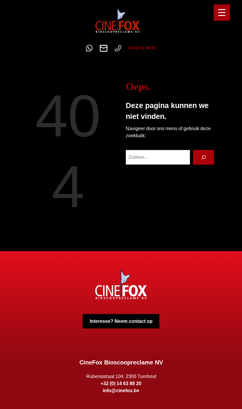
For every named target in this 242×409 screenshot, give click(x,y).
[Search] (203, 157)
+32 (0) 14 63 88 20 (121, 383)
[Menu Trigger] (222, 12)
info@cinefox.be (121, 390)
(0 (130, 47)
